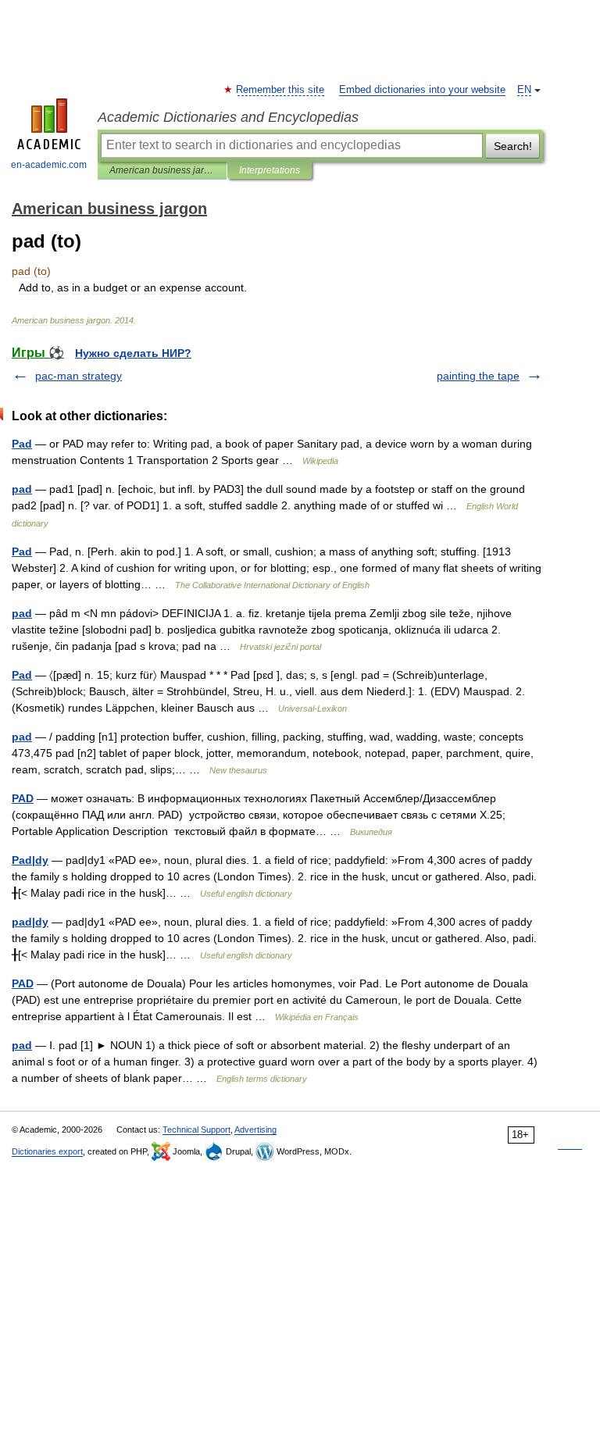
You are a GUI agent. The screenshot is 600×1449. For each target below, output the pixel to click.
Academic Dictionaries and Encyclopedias (228, 117)
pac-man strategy (78, 375)
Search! (513, 146)
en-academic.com (49, 164)
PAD (23, 798)
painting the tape (478, 375)
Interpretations (269, 170)
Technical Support (196, 1129)
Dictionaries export (47, 1151)
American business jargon (162, 170)
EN (524, 89)
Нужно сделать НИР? (133, 353)
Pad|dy (30, 860)
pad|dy (30, 921)
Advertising (255, 1129)
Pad (22, 443)
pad (22, 489)
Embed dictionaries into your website (422, 89)
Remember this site (281, 89)
